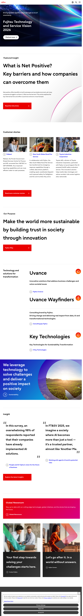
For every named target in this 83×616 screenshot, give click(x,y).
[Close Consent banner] (79, 593)
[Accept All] (63, 596)
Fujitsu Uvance (38, 292)
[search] (76, 2)
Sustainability (13, 395)
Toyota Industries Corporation (65, 155)
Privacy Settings (40, 605)
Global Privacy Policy (8, 601)
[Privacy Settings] (48, 598)
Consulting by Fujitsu (40, 324)
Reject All (41, 608)
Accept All (41, 612)
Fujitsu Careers (53, 567)
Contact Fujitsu (13, 572)
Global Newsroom (15, 514)
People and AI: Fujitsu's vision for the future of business (24, 466)
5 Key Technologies (39, 350)
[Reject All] (19, 598)
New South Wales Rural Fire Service (42, 155)
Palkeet (9, 154)
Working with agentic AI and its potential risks (63, 461)
